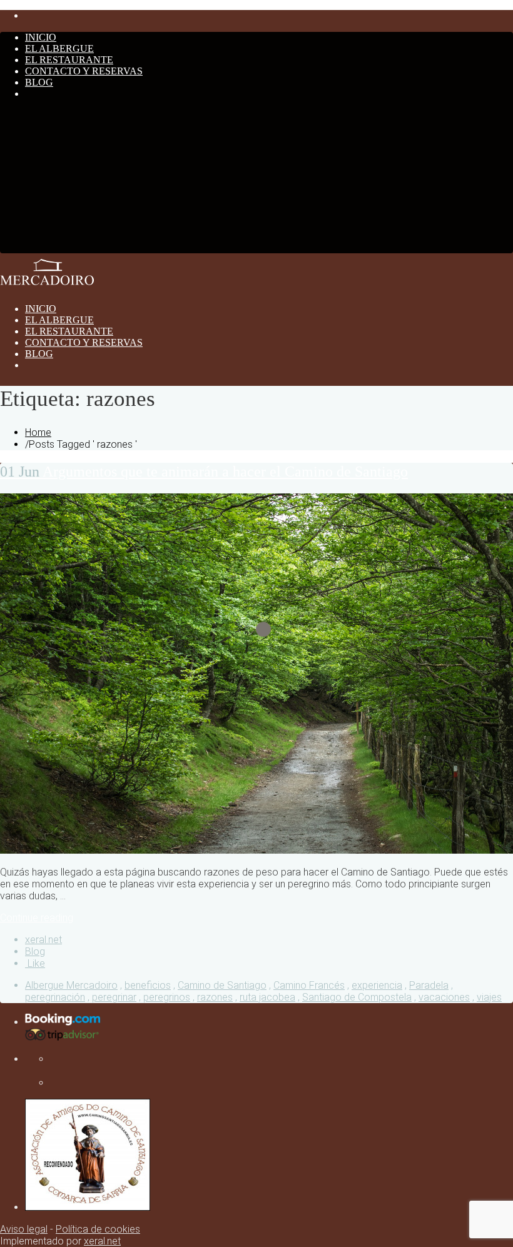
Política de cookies (98, 1229)
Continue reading (36, 918)
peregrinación (55, 997)
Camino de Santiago (222, 985)
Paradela (429, 985)
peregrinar (114, 997)
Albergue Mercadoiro (71, 985)
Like (35, 963)
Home (38, 432)
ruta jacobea (267, 997)
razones (215, 997)
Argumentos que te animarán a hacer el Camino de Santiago (204, 471)
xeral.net (43, 940)
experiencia (377, 985)
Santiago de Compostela (357, 997)
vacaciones (444, 997)
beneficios (147, 985)
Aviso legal (24, 1229)
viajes (489, 997)
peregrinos (166, 997)
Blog (35, 951)
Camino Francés (309, 985)
